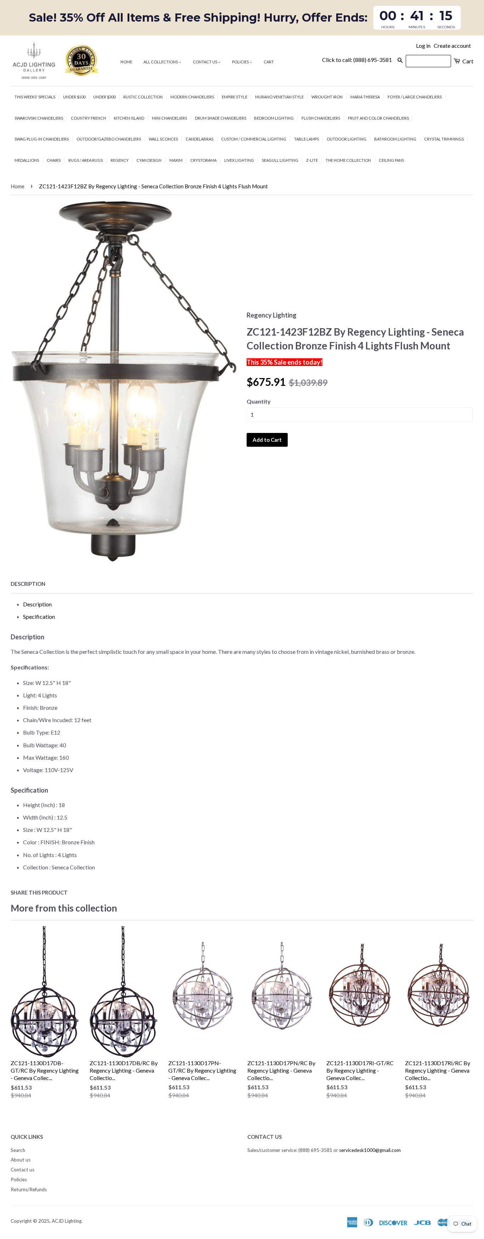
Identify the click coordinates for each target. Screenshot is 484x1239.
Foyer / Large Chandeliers (415, 97)
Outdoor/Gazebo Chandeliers (109, 139)
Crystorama (203, 160)
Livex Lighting (239, 160)
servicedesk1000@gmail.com (370, 1150)
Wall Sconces (163, 139)
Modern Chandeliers (192, 97)
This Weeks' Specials (35, 97)
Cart (269, 61)
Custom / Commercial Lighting (253, 139)
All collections (161, 61)
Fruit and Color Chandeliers (378, 118)
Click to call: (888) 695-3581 (357, 59)
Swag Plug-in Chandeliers (42, 139)
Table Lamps (306, 139)
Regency (120, 160)
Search (18, 1150)
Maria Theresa (365, 97)
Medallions (27, 160)
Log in (423, 45)
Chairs (54, 160)
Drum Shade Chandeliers (220, 118)
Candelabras (199, 139)
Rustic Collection (143, 97)
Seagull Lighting (280, 160)
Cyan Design (149, 160)
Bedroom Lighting (274, 118)
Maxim (175, 160)
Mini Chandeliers (169, 118)
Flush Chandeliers (321, 118)
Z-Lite (312, 160)
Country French (88, 118)
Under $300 (104, 97)
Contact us (205, 61)
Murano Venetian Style (279, 97)
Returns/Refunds (29, 1189)
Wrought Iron (327, 97)
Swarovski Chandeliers (39, 118)
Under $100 (74, 97)
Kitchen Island (129, 118)
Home (126, 61)
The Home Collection (348, 160)
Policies (240, 61)
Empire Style (234, 97)
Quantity (259, 401)
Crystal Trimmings (444, 139)
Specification (39, 616)
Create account (452, 45)
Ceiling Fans (391, 160)
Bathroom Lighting (395, 139)
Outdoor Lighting (346, 139)
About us (20, 1160)
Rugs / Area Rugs (85, 160)
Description (28, 584)
